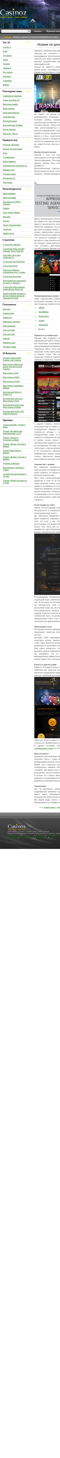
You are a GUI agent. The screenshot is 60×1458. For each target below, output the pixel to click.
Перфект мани (9, 347)
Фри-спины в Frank (11, 381)
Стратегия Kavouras (12, 276)
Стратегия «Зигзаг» (12, 245)
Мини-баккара (9, 161)
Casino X (7, 47)
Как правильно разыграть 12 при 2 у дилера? (14, 282)
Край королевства (11, 113)
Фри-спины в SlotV (11, 377)
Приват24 (7, 317)
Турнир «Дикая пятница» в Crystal (15, 481)
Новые (49, 835)
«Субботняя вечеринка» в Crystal (15, 475)
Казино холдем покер (12, 149)
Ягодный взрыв (10, 121)
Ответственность (27, 837)
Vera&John (43, 325)
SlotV (5, 51)
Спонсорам (12, 837)
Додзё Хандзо (9, 129)
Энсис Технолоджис (12, 225)
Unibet (41, 321)
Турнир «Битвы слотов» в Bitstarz (14, 445)
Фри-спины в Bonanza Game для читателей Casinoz (13, 366)
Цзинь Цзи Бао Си (11, 100)
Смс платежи (9, 330)
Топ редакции (27, 835)
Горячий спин (9, 117)
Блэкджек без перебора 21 (15, 166)
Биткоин (6, 309)
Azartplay (7, 76)
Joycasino (7, 55)
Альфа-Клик (8, 313)
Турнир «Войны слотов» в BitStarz (14, 458)
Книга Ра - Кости (10, 134)
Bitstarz (6, 85)
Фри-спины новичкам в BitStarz (13, 387)
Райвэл (6, 208)
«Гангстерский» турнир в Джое (14, 426)
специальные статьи (44, 748)
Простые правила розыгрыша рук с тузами (14, 271)
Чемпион (7, 68)
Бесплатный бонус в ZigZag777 (12, 393)
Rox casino (8, 72)
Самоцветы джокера (12, 96)
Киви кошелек (9, 326)
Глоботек (7, 229)
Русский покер (9, 174)
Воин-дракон (9, 108)
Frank (5, 60)
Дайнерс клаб (9, 343)
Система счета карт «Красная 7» (12, 256)
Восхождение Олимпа (13, 125)
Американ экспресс (11, 322)
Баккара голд (9, 170)
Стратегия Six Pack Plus (14, 262)
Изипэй (6, 338)
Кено (5, 153)
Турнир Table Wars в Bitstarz (12, 451)
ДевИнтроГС (8, 233)
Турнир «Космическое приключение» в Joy (13, 432)
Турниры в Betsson (11, 463)
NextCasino (44, 316)
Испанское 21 (9, 178)
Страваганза (9, 157)
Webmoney (40, 835)
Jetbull (41, 307)
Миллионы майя (10, 104)
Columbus (7, 81)
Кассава (6, 217)
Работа (53, 837)
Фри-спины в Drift (10, 373)
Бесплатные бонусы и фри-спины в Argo (13, 399)
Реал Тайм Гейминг (11, 212)
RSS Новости (41, 837)
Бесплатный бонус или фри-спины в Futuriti (13, 406)
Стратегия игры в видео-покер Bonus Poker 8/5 (14, 288)
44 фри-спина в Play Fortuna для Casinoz (12, 359)
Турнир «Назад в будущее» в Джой (11, 439)
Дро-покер (7, 182)
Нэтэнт (6, 221)
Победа (6, 64)
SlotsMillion (44, 312)
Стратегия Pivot (10, 266)
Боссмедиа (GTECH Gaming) (12, 203)
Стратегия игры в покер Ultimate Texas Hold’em (13, 250)
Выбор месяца (14, 835)
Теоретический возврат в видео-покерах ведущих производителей (14, 295)
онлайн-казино (50, 807)
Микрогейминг (9, 193)
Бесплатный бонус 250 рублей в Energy (13, 412)
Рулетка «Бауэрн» (11, 145)
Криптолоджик (9, 198)
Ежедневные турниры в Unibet (13, 469)
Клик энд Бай (9, 334)
